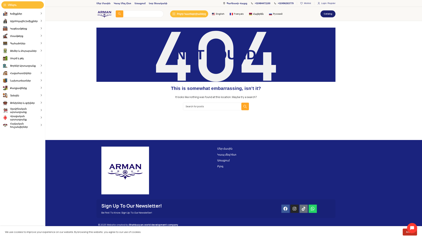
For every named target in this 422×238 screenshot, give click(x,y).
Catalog (328, 13)
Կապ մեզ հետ (226, 154)
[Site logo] (104, 13)
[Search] (245, 106)
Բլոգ (220, 166)
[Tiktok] (304, 209)
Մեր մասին (224, 148)
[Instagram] (294, 209)
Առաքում (223, 160)
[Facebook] (285, 209)
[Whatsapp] (313, 209)
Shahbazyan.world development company (153, 224)
